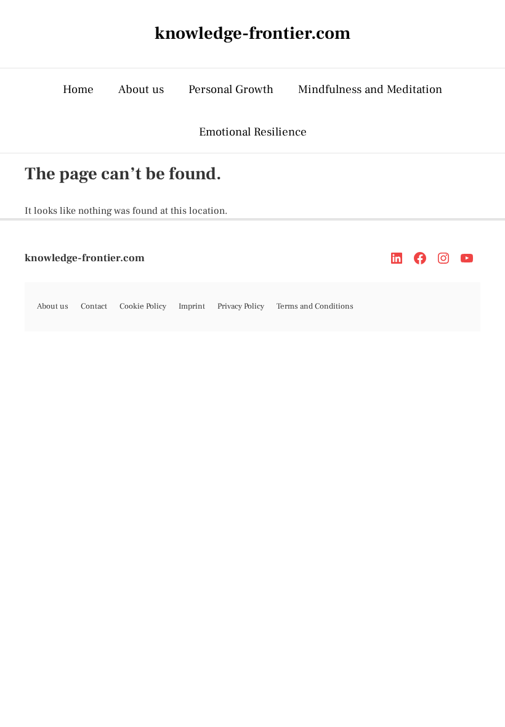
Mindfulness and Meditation (370, 89)
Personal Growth (230, 89)
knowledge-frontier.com (85, 258)
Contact (94, 306)
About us (141, 89)
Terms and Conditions (315, 306)
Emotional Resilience (253, 131)
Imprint (192, 306)
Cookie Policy (142, 306)
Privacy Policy (240, 306)
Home (78, 89)
